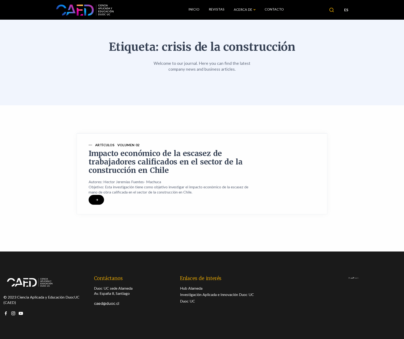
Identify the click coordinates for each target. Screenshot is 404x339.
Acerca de (243, 9)
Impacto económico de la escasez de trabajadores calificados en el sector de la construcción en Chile (165, 162)
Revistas (216, 9)
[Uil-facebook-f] (6, 313)
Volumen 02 (128, 145)
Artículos (105, 145)
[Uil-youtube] (20, 313)
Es (346, 9)
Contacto (274, 9)
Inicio (193, 9)
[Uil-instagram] (13, 313)
